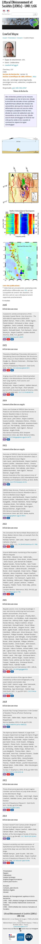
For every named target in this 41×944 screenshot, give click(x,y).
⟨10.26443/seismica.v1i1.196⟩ (28, 544)
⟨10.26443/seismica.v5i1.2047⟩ (13, 337)
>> (35, 14)
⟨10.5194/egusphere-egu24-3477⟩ (19, 437)
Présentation (12, 38)
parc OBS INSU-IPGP (19, 88)
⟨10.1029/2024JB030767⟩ (21, 368)
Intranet (6, 892)
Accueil (5, 38)
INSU (34, 77)
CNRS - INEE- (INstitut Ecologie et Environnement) (20, 901)
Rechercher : (6, 14)
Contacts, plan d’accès (10, 888)
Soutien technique (9, 877)
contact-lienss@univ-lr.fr (20, 927)
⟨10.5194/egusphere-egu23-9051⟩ (14, 516)
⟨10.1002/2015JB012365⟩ (11, 808)
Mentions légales (9, 890)
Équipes (5, 873)
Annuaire (19, 38)
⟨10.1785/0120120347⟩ (28, 836)
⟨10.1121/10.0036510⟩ (25, 392)
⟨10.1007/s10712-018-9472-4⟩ (13, 772)
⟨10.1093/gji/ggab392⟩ (20, 669)
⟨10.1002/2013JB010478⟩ (21, 861)
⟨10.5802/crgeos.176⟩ (13, 592)
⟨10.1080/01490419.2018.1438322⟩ (14, 725)
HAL (25, 290)
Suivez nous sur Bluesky (11, 929)
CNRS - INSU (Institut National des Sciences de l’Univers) (19, 904)
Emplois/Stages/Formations (12, 879)
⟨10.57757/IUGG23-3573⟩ (18, 482)
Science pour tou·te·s (10, 882)
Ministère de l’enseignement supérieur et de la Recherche (18, 897)
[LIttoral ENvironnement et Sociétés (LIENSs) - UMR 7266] (4, 11)
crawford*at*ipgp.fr (11, 65)
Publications (7, 875)
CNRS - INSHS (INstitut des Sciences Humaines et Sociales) (20, 908)
